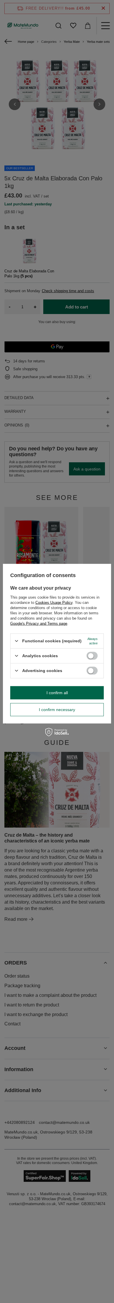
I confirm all (57, 692)
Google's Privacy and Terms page (38, 623)
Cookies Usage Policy (53, 602)
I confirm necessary (57, 709)
